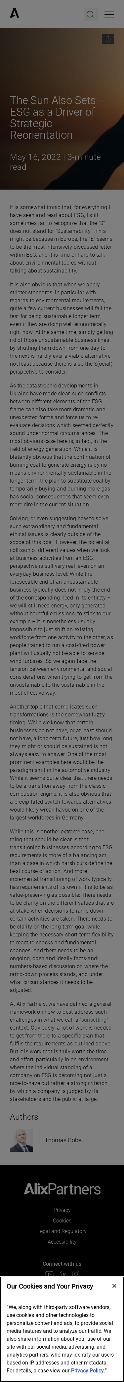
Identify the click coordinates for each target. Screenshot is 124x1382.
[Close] (114, 1286)
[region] (62, 1329)
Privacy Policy (87, 1370)
